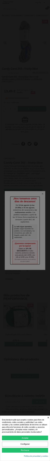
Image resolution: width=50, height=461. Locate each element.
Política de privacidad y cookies (36, 456)
